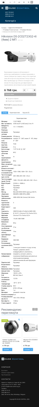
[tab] (4, 112)
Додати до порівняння (14, 101)
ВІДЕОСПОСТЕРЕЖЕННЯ (15, 28)
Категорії (9, 21)
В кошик (6, 349)
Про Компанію (6, 375)
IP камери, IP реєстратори (10, 30)
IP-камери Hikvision (25, 30)
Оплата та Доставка (7, 372)
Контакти (4, 370)
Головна (3, 28)
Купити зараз (10, 94)
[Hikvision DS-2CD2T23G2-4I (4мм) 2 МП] (20, 56)
